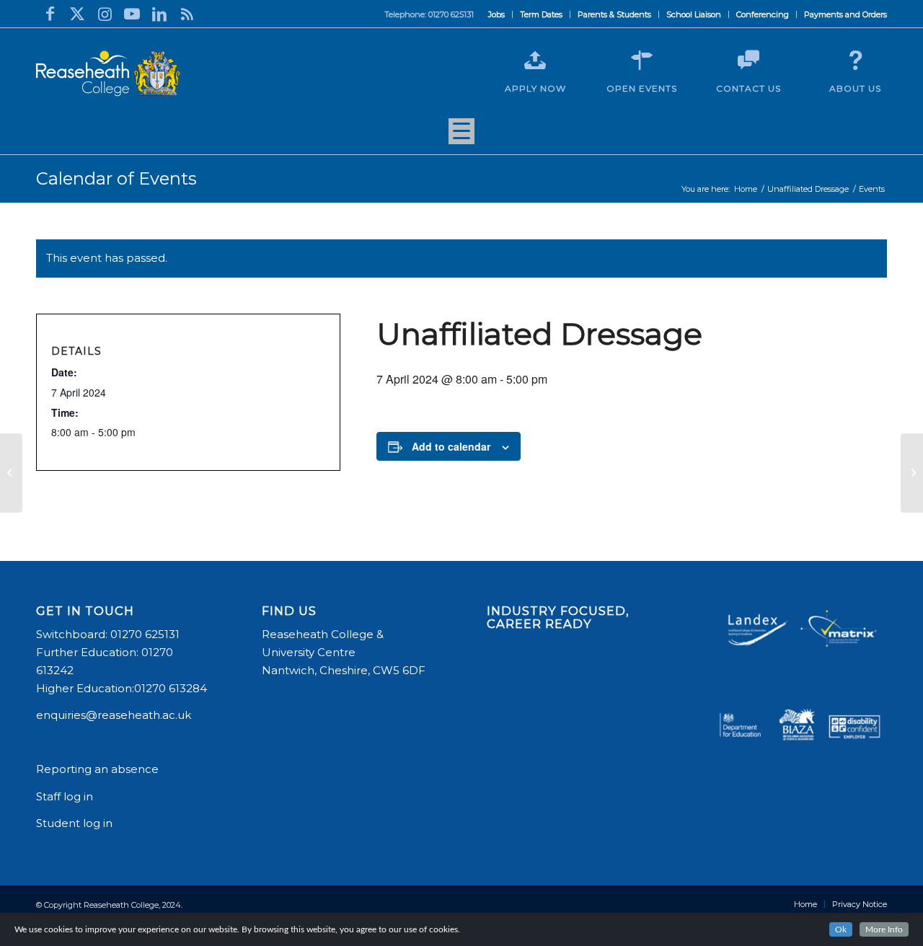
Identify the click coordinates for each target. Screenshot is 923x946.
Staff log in (64, 796)
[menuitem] (497, 14)
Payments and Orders (845, 14)
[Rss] (186, 13)
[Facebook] (49, 13)
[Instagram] (104, 13)
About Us (855, 88)
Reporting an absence (99, 769)
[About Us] (855, 61)
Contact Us (748, 88)
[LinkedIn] (159, 13)
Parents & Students (614, 14)
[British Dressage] (11, 473)
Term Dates (541, 14)
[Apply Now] (535, 61)
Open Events (641, 88)
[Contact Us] (748, 61)
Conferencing (762, 14)
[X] (77, 13)
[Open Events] (642, 61)
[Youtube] (132, 13)
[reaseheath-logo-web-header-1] (108, 73)
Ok (841, 929)
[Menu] (461, 136)
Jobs (496, 14)
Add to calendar (451, 446)
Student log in (75, 823)
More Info (884, 929)
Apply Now (535, 88)
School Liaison (693, 14)
